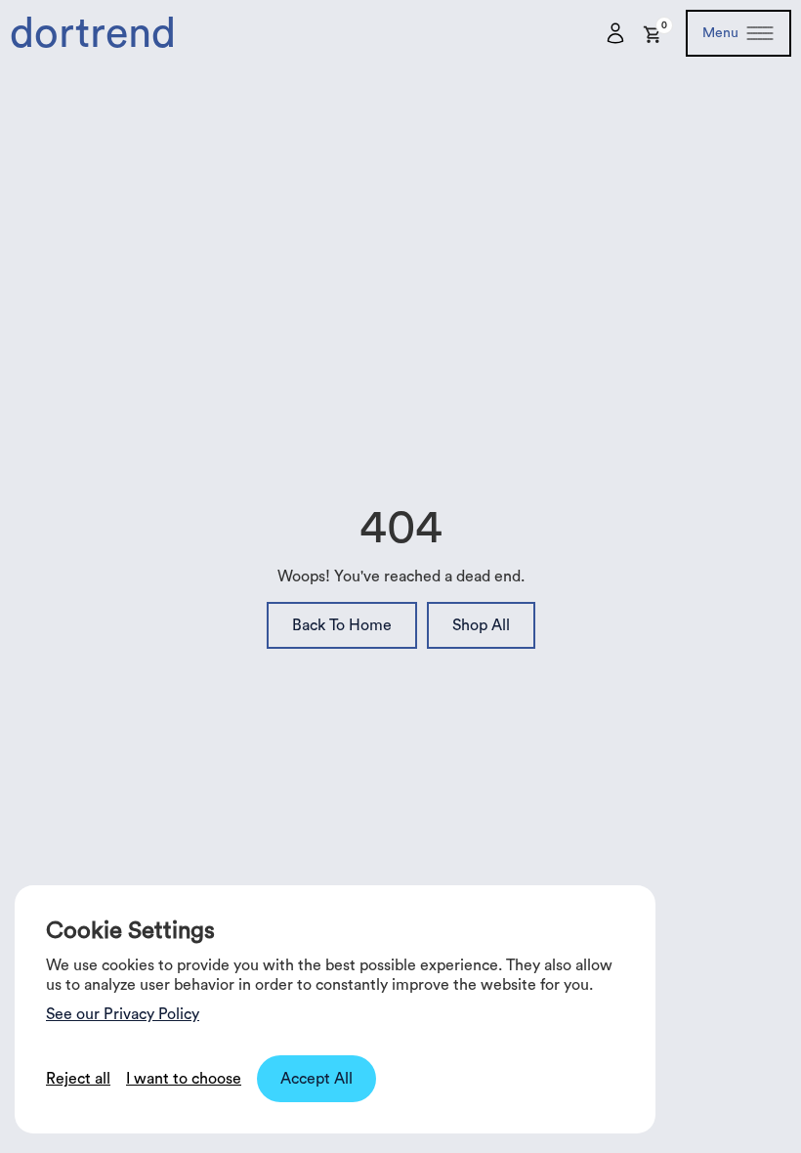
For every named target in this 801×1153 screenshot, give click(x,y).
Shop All (481, 625)
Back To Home (342, 625)
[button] (653, 31)
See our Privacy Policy (122, 1014)
